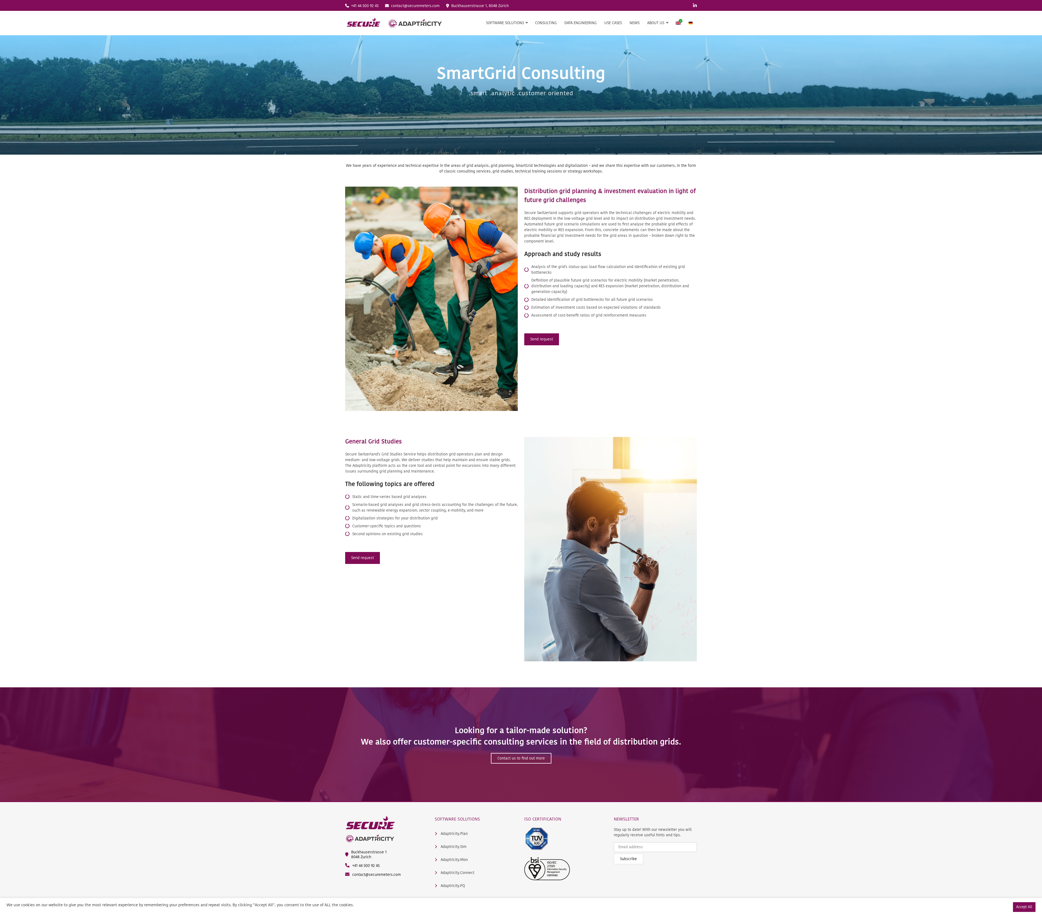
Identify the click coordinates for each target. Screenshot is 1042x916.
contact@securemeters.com (415, 6)
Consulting (546, 23)
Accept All (1024, 906)
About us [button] (656, 23)
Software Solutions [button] (505, 23)
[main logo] (394, 23)
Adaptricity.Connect (457, 872)
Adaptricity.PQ (452, 885)
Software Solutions (457, 819)
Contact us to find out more (521, 758)
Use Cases (613, 23)
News (635, 23)
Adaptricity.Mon (454, 859)
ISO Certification (542, 819)
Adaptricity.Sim (453, 846)
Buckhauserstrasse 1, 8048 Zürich (479, 6)
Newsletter (626, 819)
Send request (541, 339)
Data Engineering (580, 23)
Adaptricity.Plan (454, 833)
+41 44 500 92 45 (364, 6)
